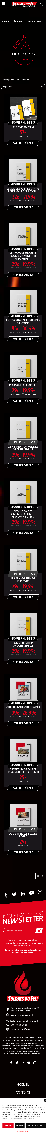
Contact (23, 1092)
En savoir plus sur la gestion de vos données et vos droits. (23, 951)
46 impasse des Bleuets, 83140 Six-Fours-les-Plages (25, 1009)
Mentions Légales (23, 1132)
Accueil (6, 21)
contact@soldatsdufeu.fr (22, 1014)
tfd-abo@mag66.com (20, 1029)
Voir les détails (23, 143)
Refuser (19, 1125)
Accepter (8, 1125)
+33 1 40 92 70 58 (19, 1025)
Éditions (18, 21)
